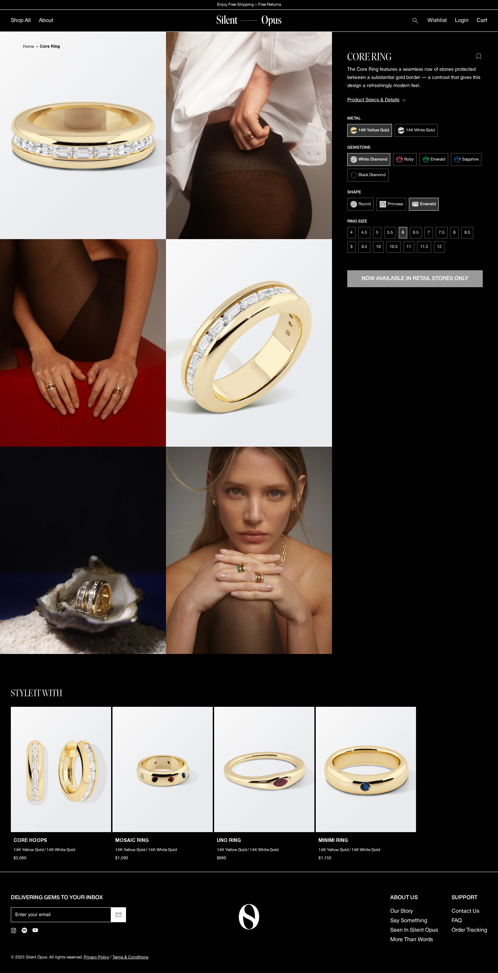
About (46, 20)
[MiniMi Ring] (366, 769)
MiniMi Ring (333, 841)
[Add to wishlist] (479, 56)
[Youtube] (35, 930)
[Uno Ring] (264, 769)
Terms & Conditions (130, 957)
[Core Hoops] (61, 769)
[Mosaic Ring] (162, 769)
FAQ (457, 920)
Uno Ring (229, 841)
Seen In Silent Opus (414, 930)
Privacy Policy (96, 957)
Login (462, 20)
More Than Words (411, 939)
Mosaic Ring (132, 841)
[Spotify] (24, 930)
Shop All (21, 20)
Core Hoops (30, 841)
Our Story (401, 911)
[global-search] (415, 21)
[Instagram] (13, 930)
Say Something (408, 920)
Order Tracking (469, 930)
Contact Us (465, 911)
